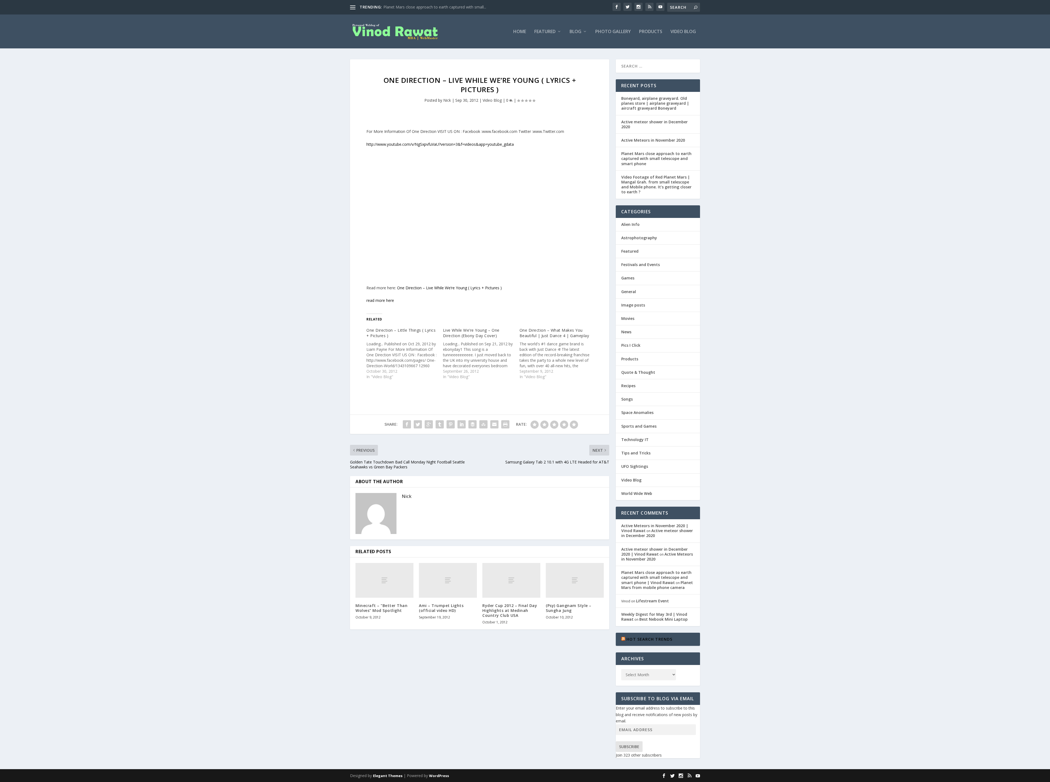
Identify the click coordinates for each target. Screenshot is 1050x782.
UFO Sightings (634, 466)
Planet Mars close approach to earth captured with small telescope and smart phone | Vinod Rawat (656, 577)
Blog (575, 31)
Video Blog (683, 31)
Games (627, 278)
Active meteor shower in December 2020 (654, 124)
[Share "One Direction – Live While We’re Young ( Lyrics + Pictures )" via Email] (494, 424)
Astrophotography (639, 237)
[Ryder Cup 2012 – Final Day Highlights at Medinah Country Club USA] (511, 580)
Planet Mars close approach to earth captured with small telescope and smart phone (656, 158)
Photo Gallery (613, 31)
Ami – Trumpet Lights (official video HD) (441, 608)
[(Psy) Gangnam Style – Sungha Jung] (575, 580)
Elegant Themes (387, 775)
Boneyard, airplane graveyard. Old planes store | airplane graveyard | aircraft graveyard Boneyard (655, 103)
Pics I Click (630, 345)
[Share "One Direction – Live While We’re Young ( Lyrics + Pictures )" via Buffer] (472, 424)
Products (650, 31)
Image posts (633, 305)
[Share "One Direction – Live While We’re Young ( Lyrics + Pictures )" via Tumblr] (439, 424)
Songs (627, 399)
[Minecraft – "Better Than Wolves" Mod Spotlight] (384, 580)
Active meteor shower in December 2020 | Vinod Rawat (654, 552)
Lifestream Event (652, 600)
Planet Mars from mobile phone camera (657, 585)
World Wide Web (636, 493)
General (628, 291)
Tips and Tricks (636, 453)
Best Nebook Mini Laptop (663, 619)
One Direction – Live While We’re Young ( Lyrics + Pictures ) (449, 287)
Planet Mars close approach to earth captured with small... (434, 7)
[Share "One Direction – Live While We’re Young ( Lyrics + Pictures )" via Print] (505, 424)
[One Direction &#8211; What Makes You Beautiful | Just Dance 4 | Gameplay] (558, 354)
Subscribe (629, 746)
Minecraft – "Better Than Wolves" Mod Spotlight (381, 608)
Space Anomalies (637, 412)
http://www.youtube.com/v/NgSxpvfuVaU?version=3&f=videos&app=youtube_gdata (440, 144)
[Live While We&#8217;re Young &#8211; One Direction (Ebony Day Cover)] (481, 354)
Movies (627, 318)
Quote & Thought (638, 372)
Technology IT (635, 439)
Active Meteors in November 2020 (653, 140)
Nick (447, 100)
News (626, 331)
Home (519, 31)
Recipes (628, 385)
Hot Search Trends (649, 639)
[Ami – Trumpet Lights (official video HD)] (448, 580)
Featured (545, 31)
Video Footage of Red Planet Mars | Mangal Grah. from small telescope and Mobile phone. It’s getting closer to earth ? (656, 184)
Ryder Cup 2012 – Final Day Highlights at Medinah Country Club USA (509, 610)
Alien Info (630, 224)
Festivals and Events (640, 264)
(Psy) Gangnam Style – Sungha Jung (568, 608)
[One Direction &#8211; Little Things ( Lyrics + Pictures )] (404, 354)
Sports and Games (639, 426)
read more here (380, 300)
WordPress (439, 775)
